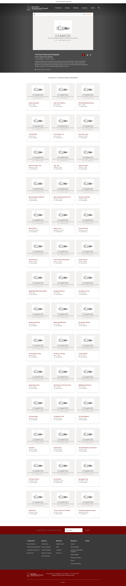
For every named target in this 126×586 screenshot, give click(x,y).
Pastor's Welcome (31, 544)
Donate (93, 7)
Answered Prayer (33, 259)
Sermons (73, 544)
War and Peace (57, 479)
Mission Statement (46, 547)
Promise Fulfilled (83, 353)
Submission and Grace (34, 322)
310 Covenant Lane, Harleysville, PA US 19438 (57, 573)
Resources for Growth (76, 557)
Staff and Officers (46, 556)
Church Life (58, 553)
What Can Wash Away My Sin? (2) (62, 197)
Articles (72, 560)
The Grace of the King (84, 197)
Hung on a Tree (57, 228)
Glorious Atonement (34, 103)
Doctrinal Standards (46, 550)
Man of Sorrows (33, 228)
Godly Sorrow (32, 510)
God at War (32, 447)
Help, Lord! (56, 165)
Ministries (75, 7)
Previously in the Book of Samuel (87, 510)
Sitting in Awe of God (34, 385)
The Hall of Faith (33, 134)
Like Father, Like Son (84, 291)
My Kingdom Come (83, 479)
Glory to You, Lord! (83, 134)
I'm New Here (58, 7)
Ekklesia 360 (63, 582)
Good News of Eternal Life (33, 550)
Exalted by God (57, 447)
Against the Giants (83, 165)
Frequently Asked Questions (33, 547)
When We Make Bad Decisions (86, 103)
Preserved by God (83, 228)
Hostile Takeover (83, 259)
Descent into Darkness (84, 322)
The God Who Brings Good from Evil (88, 447)
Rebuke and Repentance (60, 322)
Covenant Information (76, 563)
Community (58, 550)
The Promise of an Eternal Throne (62, 385)
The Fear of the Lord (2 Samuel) (62, 510)
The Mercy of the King (59, 353)
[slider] (59, 14)
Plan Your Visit (30, 553)
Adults (57, 547)
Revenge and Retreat (59, 291)
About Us (67, 7)
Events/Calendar (74, 554)
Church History (45, 544)
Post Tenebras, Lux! (59, 134)
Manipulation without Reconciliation (38, 291)
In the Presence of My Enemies (61, 259)
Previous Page (44, 69)
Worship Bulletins (75, 547)
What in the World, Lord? (35, 165)
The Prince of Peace (34, 479)
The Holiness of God (59, 416)
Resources (84, 7)
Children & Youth (60, 544)
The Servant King (33, 416)
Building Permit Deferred (85, 385)
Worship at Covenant (46, 553)
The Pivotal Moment (84, 416)
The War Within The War (35, 353)
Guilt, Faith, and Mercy (59, 103)
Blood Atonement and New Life (36, 197)
